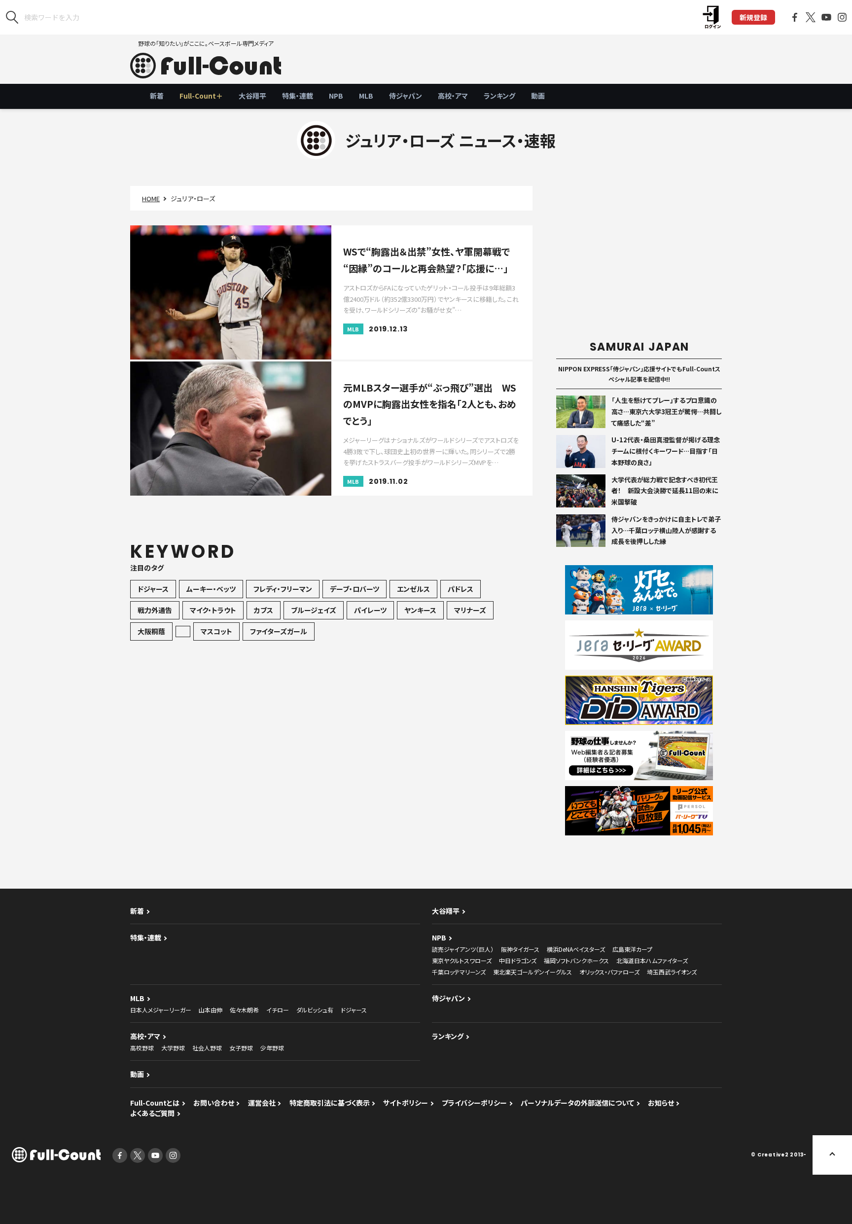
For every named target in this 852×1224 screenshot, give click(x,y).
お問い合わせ (213, 1103)
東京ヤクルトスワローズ (462, 960)
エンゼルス (413, 589)
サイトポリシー (405, 1103)
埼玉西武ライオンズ (672, 972)
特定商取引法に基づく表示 (329, 1103)
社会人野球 (207, 1048)
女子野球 (241, 1048)
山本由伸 (210, 1010)
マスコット (216, 631)
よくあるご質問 (152, 1113)
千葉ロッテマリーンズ (459, 972)
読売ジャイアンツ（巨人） (463, 949)
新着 (157, 96)
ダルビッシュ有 (314, 1010)
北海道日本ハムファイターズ (652, 960)
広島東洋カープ (632, 949)
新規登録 (753, 17)
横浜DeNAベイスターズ (576, 949)
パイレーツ (370, 610)
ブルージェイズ (313, 610)
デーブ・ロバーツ (354, 589)
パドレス (460, 589)
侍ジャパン (405, 96)
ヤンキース (420, 610)
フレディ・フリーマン (282, 589)
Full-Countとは (154, 1103)
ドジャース (153, 589)
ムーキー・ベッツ (211, 589)
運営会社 (262, 1103)
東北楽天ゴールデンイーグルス (532, 972)
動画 (538, 96)
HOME (151, 198)
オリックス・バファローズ (609, 972)
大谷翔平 (252, 96)
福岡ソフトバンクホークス (576, 960)
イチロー (277, 1010)
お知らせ (661, 1103)
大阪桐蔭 (151, 631)
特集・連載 (297, 96)
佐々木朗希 (244, 1010)
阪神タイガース (520, 949)
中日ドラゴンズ (517, 960)
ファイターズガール (278, 631)
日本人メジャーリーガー (160, 1010)
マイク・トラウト (213, 610)
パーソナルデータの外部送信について (577, 1103)
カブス (263, 610)
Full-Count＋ (201, 96)
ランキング (499, 96)
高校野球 (142, 1048)
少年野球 (272, 1048)
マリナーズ (470, 610)
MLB (366, 96)
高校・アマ (453, 96)
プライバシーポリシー (474, 1103)
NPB (336, 96)
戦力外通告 (155, 610)
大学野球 (173, 1048)
